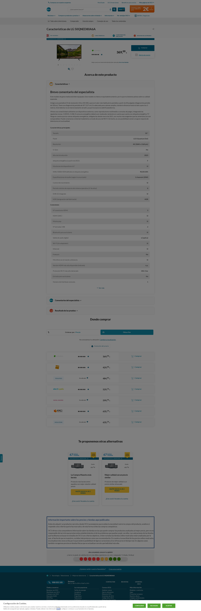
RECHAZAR (154, 606)
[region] (100, 605)
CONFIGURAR (139, 606)
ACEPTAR (169, 606)
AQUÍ (58, 609)
